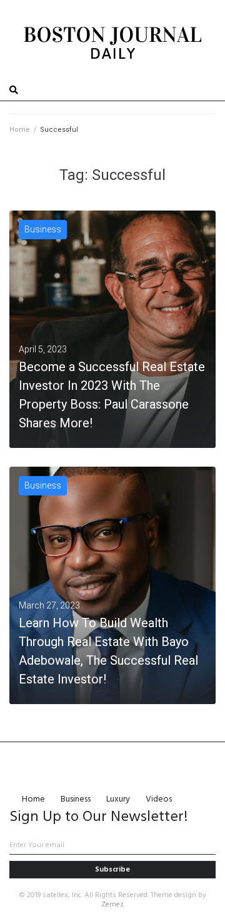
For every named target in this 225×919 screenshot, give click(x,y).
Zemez (112, 904)
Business (42, 229)
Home (19, 130)
